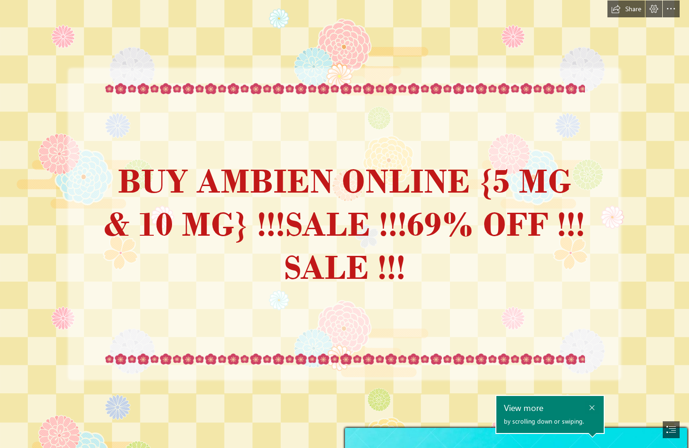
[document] (344, 224)
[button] (626, 8)
